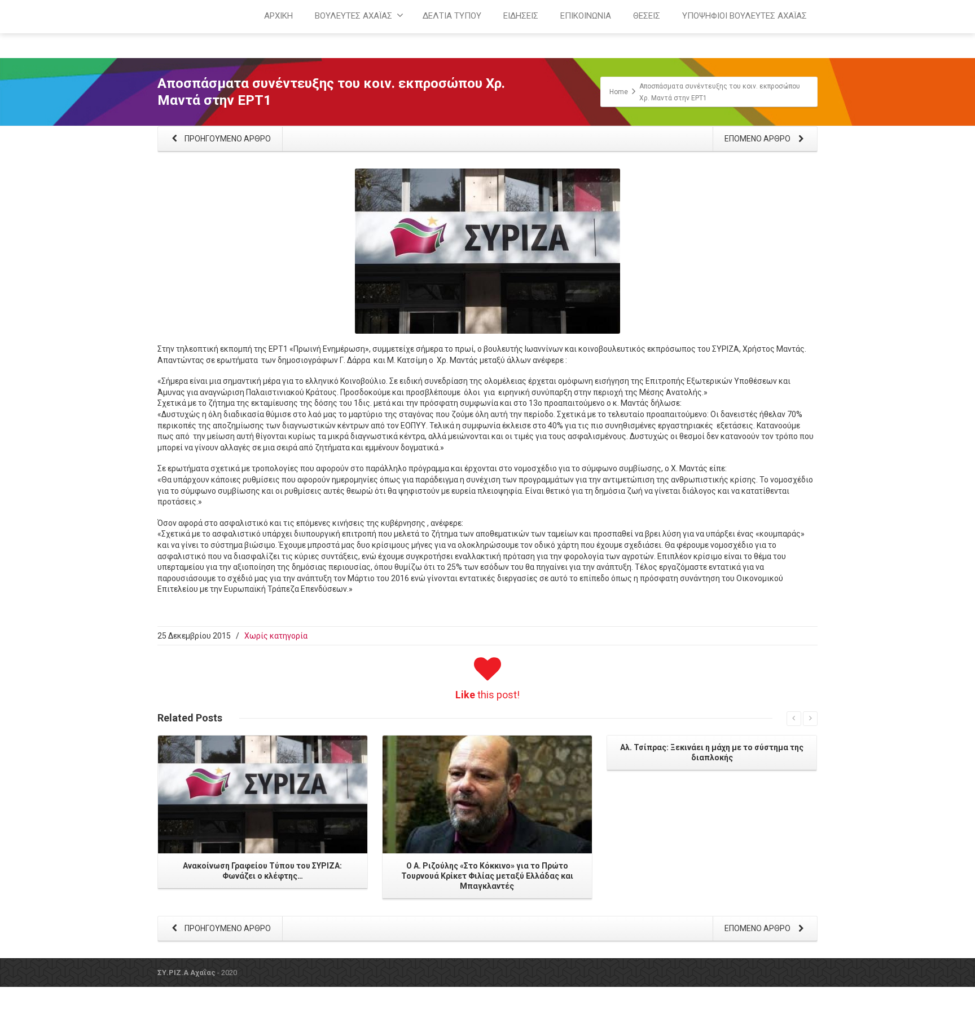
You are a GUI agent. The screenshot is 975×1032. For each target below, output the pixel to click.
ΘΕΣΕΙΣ (646, 16)
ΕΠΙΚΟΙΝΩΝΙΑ (585, 16)
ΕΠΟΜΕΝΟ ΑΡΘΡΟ (758, 138)
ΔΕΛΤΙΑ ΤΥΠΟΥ (452, 16)
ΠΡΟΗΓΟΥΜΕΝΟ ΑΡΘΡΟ (227, 138)
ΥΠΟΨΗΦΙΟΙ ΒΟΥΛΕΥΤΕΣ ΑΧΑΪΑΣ (744, 16)
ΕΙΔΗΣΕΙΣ (520, 16)
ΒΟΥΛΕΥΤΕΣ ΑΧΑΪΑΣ (353, 16)
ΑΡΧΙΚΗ (278, 16)
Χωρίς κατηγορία (276, 635)
